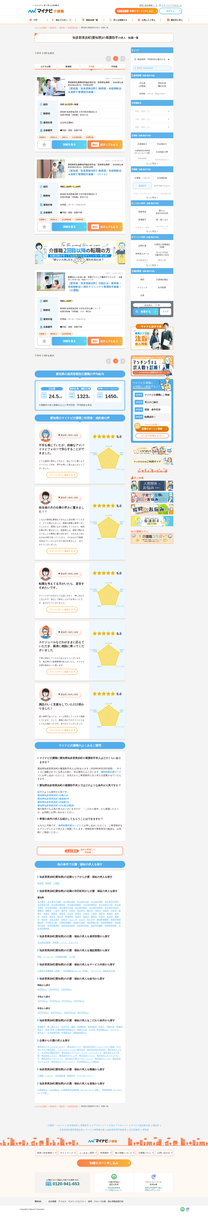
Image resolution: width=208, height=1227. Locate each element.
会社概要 (52, 1201)
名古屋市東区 (69, 902)
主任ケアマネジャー (118, 1125)
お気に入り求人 (149, 20)
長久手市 (91, 919)
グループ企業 (100, 1201)
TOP (35, 20)
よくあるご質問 (86, 1153)
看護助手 (71, 1076)
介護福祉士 (42, 1090)
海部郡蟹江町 (93, 922)
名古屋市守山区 (66, 908)
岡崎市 (48, 911)
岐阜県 (40, 883)
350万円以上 (69, 1012)
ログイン (170, 11)
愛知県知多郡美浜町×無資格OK (53, 798)
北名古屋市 (54, 919)
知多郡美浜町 (145, 68)
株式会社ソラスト (49, 1055)
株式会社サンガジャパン (52, 1058)
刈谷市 (114, 911)
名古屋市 (41, 902)
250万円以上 (43, 1012)
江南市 (86, 914)
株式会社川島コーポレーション (79, 1058)
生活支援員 (134, 1130)
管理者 (145, 1130)
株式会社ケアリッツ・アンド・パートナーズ (81, 1053)
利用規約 (104, 1153)
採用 (90, 1201)
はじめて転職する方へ (152, 435)
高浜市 (78, 917)
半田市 (72, 911)
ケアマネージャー (85, 1076)
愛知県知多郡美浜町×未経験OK (53, 802)
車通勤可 (41, 1027)
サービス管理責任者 (95, 1130)
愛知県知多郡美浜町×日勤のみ (52, 795)
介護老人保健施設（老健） (49, 971)
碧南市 (106, 911)
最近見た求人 (177, 20)
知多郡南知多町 (68, 925)
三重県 (56, 883)
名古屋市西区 (97, 902)
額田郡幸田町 (111, 925)
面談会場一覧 (92, 20)
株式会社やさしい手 (68, 1055)
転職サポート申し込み (104, 1163)
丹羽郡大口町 (51, 922)
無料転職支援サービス (69, 825)
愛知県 (64, 435)
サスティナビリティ (77, 1201)
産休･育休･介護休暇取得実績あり (60, 1030)
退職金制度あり (80, 1033)
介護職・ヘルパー (45, 1076)
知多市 (52, 917)
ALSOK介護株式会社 (50, 1053)
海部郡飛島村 (107, 922)
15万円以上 (42, 1001)
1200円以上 (66, 989)
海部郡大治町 (79, 922)
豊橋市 (40, 911)
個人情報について (123, 1153)
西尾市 (54, 914)
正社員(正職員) (44, 942)
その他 (72, 957)
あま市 (82, 919)
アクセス (62, 1201)
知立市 (60, 917)
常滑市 (78, 914)
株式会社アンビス (103, 1058)
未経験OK (81, 1027)
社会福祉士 (54, 1090)
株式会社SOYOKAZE (96, 1050)
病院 (39, 957)
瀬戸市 (64, 911)
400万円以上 (83, 1012)
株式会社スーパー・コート (63, 1061)
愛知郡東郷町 (103, 919)
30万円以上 (79, 1001)
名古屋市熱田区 (90, 905)
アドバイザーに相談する (61, 475)
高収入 (102, 1027)
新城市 (110, 914)
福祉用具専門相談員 (116, 1130)
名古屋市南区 (51, 908)
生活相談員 (60, 1076)
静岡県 (48, 883)
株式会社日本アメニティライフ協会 (99, 1047)
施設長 (156, 1125)
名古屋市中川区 (106, 905)
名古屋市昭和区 (58, 905)
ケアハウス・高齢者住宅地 (103, 971)
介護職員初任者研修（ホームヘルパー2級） (80, 1090)
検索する (146, 311)
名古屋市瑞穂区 (74, 905)
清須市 (44, 919)
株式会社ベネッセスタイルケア (51, 1047)
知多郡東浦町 (53, 925)
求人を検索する (120, 20)
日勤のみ (110, 1027)
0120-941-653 (66, 1183)
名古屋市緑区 (81, 908)
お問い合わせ (163, 1153)
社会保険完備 (53, 1033)
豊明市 (94, 917)
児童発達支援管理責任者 (71, 1130)
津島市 (98, 911)
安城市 (46, 914)
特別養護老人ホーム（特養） (76, 971)
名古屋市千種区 (54, 902)
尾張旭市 (69, 917)
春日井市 (81, 911)
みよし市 (73, 919)
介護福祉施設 (61, 957)
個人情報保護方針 (116, 1201)
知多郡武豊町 (97, 925)
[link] (45, 66)
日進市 (102, 917)
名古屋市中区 (43, 905)
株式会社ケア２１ (87, 1055)
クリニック (48, 957)
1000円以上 (54, 989)
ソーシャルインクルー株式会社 (71, 1050)
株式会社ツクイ (74, 1047)
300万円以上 (56, 1012)
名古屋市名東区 (96, 908)
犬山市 (70, 914)
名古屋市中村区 (112, 902)
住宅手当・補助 (68, 1027)
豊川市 (90, 911)
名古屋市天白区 (112, 908)
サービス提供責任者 (140, 1125)
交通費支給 (66, 1033)
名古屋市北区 (83, 902)
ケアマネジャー (99, 1125)
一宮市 (56, 911)
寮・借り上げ (53, 1027)
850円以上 (42, 989)
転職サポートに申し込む (135, 11)
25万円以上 (67, 1001)
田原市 (110, 917)
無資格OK (92, 1027)
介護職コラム (144, 1153)
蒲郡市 (62, 914)
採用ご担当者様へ (45, 1153)
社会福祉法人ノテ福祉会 (88, 1061)
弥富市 (64, 919)
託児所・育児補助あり (99, 1030)
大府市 (44, 917)
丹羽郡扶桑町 (65, 922)
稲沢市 (102, 914)
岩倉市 (86, 917)
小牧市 (94, 914)
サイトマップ (66, 1153)
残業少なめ (82, 1030)
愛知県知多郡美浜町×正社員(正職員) (55, 805)
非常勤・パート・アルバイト (66, 942)
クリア (166, 311)
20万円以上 (55, 1001)
